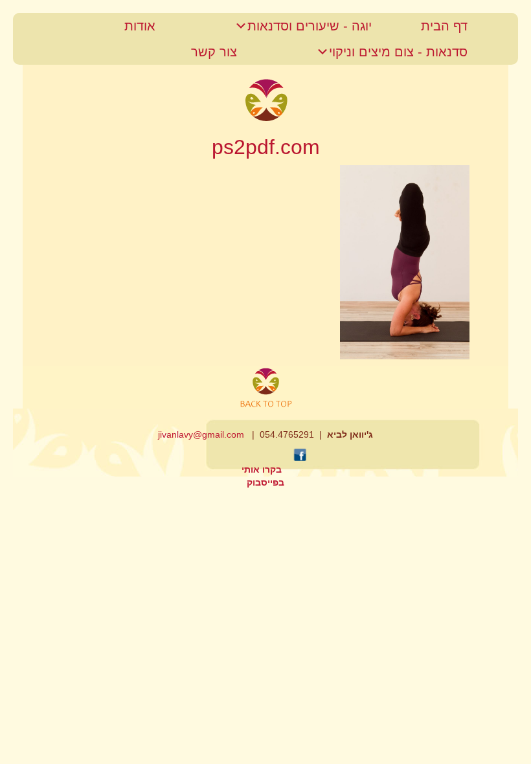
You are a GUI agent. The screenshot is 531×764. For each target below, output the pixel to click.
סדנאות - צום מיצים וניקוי (398, 52)
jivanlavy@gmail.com (201, 434)
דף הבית (444, 26)
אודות (139, 26)
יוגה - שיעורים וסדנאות (309, 26)
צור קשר (214, 52)
